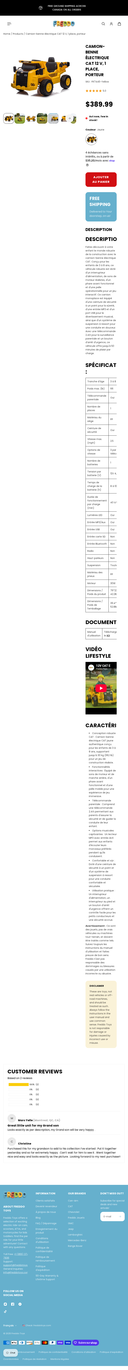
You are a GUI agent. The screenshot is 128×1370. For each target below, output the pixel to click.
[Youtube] (20, 1304)
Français (8, 1325)
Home (7, 33)
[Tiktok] (5, 1311)
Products (18, 33)
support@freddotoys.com (18, 1265)
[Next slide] (70, 118)
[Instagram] (5, 1304)
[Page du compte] (111, 23)
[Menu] (8, 23)
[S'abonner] (120, 1216)
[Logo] (64, 24)
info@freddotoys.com (16, 1272)
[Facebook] (12, 1304)
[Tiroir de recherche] (103, 23)
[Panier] (119, 23)
